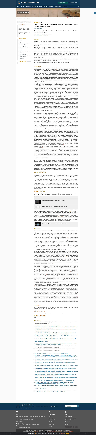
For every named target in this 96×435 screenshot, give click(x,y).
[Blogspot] (70, 427)
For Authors (34, 6)
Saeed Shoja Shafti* (38, 28)
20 (59, 273)
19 (70, 271)
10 (42, 147)
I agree (67, 433)
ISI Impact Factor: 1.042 (63, 2)
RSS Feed (66, 424)
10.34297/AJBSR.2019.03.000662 (41, 35)
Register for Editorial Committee (70, 418)
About (22, 6)
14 (64, 249)
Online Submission (58, 6)
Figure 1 (70, 211)
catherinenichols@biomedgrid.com (23, 427)
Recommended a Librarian (69, 419)
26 (77, 296)
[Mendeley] (72, 427)
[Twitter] (66, 427)
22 (77, 274)
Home (18, 6)
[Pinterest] (68, 427)
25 (63, 292)
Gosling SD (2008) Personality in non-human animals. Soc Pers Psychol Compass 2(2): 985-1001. (50, 391)
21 (46, 274)
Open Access (51, 421)
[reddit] (77, 427)
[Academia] (75, 427)
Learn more (63, 433)
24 (73, 278)
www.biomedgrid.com (70, 431)
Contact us (65, 6)
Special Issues (51, 424)
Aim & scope (51, 418)
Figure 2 (62, 216)
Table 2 (58, 216)
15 (66, 256)
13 (67, 237)
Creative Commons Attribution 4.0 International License (55, 431)
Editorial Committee (43, 6)
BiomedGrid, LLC (36, 431)
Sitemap (50, 426)
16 (75, 267)
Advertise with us (68, 421)
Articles (50, 6)
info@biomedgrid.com (73, 2)
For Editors (28, 6)
